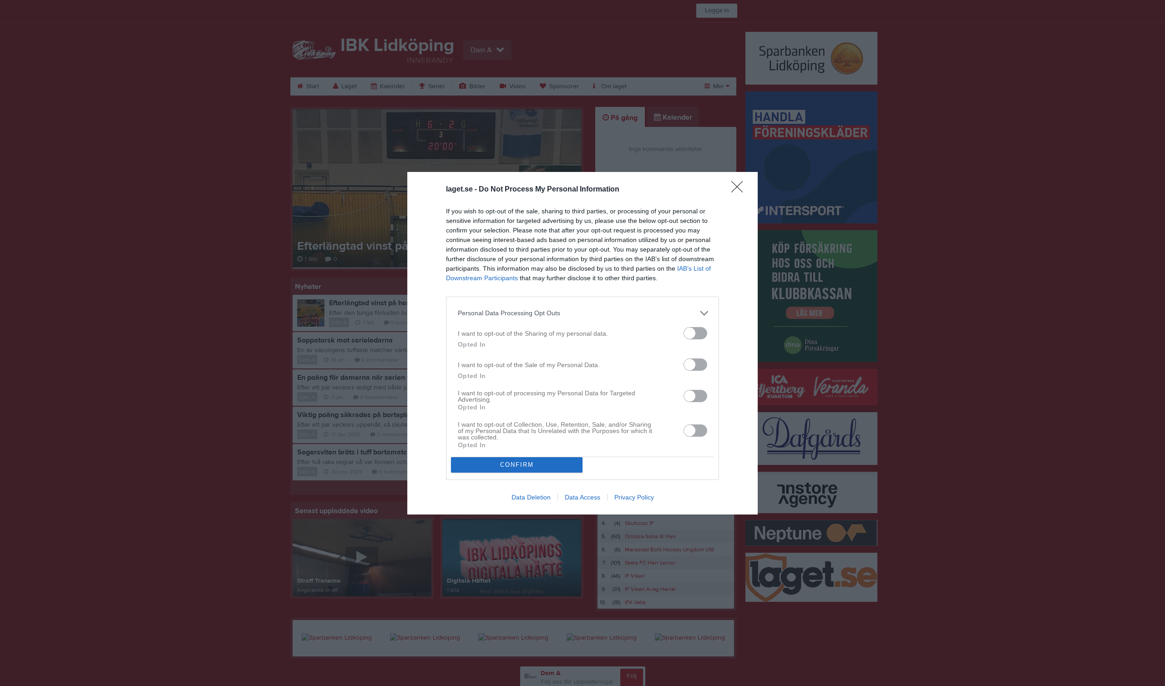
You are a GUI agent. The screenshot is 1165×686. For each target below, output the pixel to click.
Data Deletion (531, 497)
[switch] (695, 333)
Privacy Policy (634, 497)
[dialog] (582, 343)
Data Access (582, 497)
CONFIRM (517, 464)
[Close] (740, 189)
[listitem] (582, 313)
